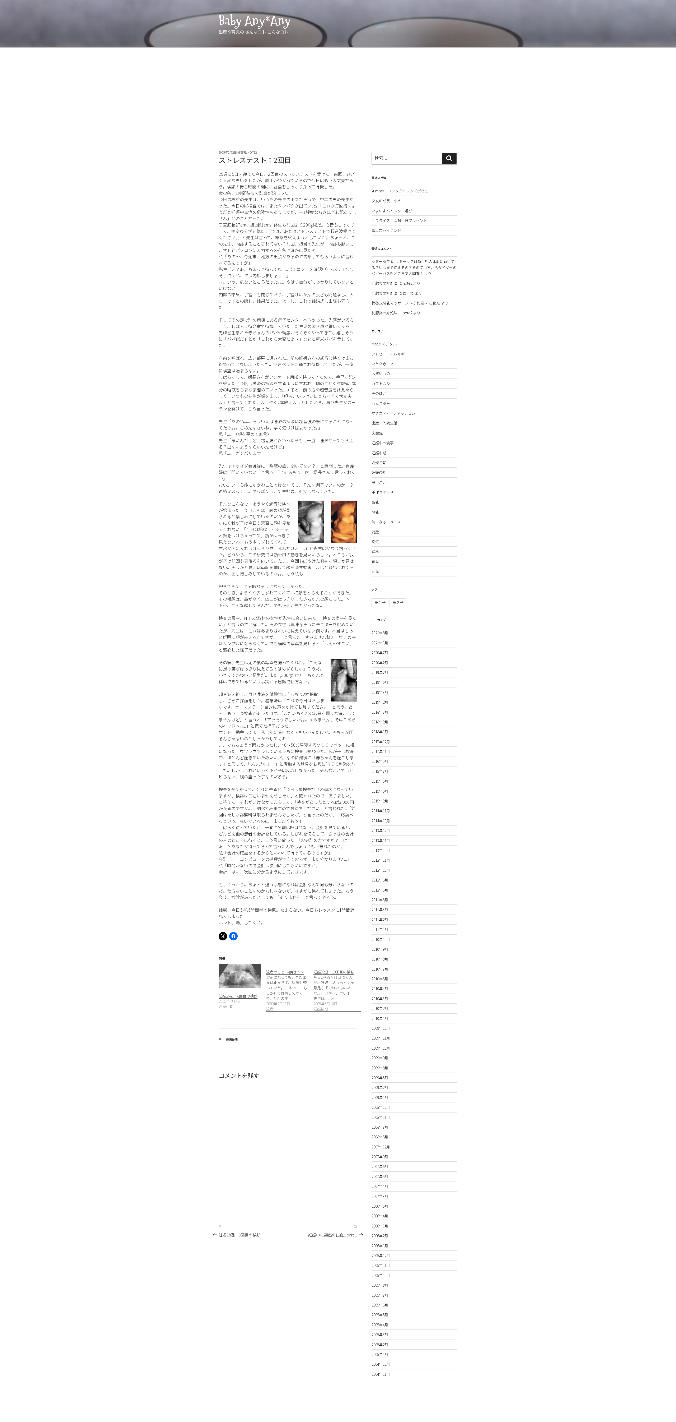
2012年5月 (380, 890)
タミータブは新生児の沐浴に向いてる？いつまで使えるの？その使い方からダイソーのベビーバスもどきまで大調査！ (414, 267)
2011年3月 (380, 909)
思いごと (379, 482)
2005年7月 (380, 1295)
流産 (375, 531)
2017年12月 (381, 741)
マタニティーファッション (393, 413)
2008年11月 (381, 1117)
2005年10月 (381, 1275)
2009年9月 (380, 1057)
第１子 (380, 602)
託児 (375, 571)
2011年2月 (380, 919)
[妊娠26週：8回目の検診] (240, 976)
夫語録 (377, 433)
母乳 (375, 512)
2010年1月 (380, 1018)
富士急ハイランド (386, 230)
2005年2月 (380, 1344)
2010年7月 (380, 969)
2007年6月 (380, 1166)
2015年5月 (380, 791)
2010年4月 (380, 988)
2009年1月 (380, 1097)
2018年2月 (380, 721)
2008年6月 (380, 1136)
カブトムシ (381, 383)
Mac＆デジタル (384, 344)
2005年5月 (380, 1314)
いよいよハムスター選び (392, 210)
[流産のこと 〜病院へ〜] (290, 988)
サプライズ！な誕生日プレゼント (399, 220)
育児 (375, 561)
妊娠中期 (379, 452)
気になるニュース (386, 521)
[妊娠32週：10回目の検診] (337, 988)
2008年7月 (380, 1127)
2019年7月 (380, 672)
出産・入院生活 (384, 423)
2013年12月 (381, 830)
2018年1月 (380, 731)
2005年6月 (380, 1305)
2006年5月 (380, 1206)
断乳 (375, 502)
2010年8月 (380, 959)
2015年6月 (380, 781)
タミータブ (381, 261)
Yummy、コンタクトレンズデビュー (402, 190)
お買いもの (381, 373)
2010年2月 (380, 1008)
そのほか (379, 393)
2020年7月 (380, 652)
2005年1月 (380, 1354)
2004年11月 (381, 1374)
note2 (252, 152)
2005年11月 (381, 1265)
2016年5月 (380, 761)
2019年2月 (380, 702)
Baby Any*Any (254, 20)
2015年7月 (380, 771)
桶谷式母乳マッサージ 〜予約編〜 (400, 303)
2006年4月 (380, 1215)
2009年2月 (380, 1087)
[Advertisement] (338, 87)
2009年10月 (381, 1048)
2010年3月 (380, 998)
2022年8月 (380, 632)
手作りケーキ (383, 492)
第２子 (397, 602)
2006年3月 (380, 1226)
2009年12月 (381, 1028)
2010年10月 (381, 939)
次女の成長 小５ (386, 200)
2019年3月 (380, 692)
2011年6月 (380, 899)
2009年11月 (381, 1038)
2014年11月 (381, 810)
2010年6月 (380, 978)
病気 (375, 541)
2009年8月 (380, 1067)
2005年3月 (380, 1334)
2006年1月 (380, 1245)
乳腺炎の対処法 (384, 283)
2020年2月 (380, 662)
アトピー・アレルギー (390, 354)
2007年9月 (380, 1156)
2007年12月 (381, 1146)
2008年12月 (381, 1107)
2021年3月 (380, 642)
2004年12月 (381, 1364)
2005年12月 (381, 1255)
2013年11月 (381, 840)
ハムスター (381, 403)
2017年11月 (381, 751)
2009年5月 (380, 1077)
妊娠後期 (232, 1039)
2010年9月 (380, 949)
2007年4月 (380, 1186)
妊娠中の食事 (383, 442)
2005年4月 (380, 1324)
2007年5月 (380, 1176)
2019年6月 (380, 682)
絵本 (375, 551)
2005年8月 (380, 1285)
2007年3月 (380, 1196)
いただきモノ (383, 363)
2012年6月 (380, 880)
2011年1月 (380, 929)
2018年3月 (380, 712)
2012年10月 (381, 870)
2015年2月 (380, 801)
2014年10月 (381, 820)
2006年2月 (380, 1235)
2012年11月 (381, 860)
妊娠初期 (379, 462)
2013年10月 (381, 850)
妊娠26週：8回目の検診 (238, 996)
